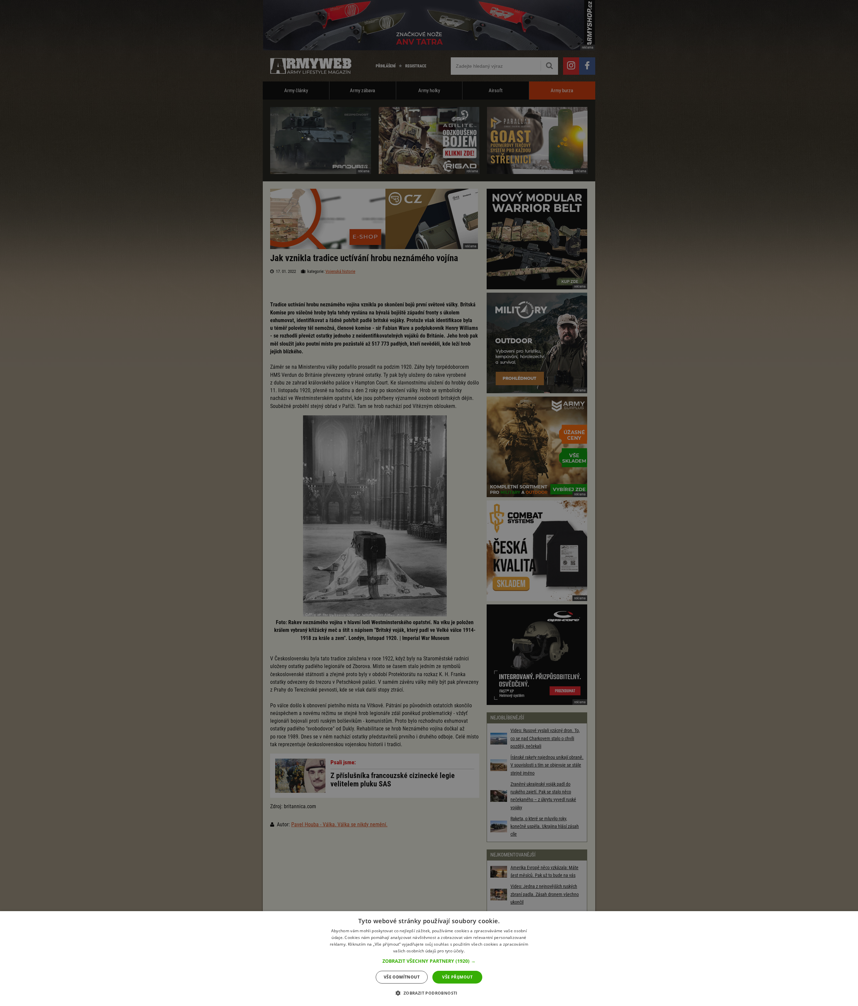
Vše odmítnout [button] (402, 977)
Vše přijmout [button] (457, 977)
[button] (429, 961)
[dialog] (429, 958)
